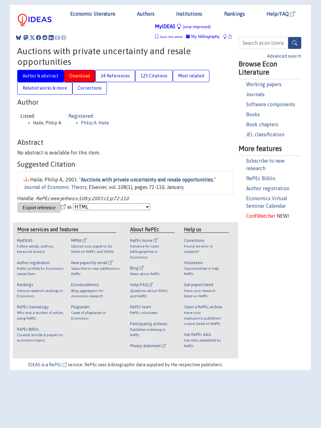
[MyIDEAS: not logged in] (227, 36)
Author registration (267, 188)
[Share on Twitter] (32, 37)
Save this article (171, 37)
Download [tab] (79, 75)
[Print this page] (63, 37)
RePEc (56, 364)
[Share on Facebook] (38, 37)
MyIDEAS (183, 26)
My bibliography (205, 36)
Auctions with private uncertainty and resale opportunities (147, 179)
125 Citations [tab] (153, 75)
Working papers (264, 84)
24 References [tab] (115, 75)
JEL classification (265, 134)
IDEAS (34, 364)
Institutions (189, 14)
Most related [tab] (191, 75)
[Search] (294, 43)
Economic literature (92, 14)
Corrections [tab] (90, 88)
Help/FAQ (278, 14)
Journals (255, 94)
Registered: (81, 116)
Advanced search (284, 56)
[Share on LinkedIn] (51, 37)
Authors (146, 14)
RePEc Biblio (260, 178)
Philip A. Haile (95, 122)
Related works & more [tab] (45, 88)
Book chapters (262, 124)
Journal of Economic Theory (55, 187)
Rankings (234, 14)
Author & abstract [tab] (41, 75)
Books (253, 114)
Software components (270, 104)
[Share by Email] (57, 37)
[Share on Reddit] (44, 37)
